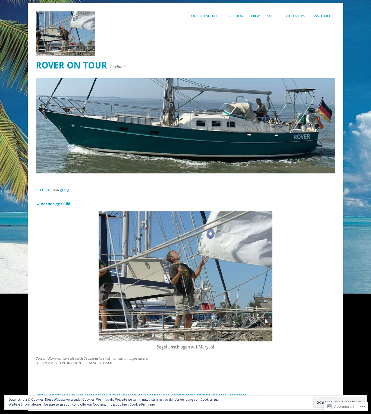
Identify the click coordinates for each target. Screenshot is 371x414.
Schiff (272, 16)
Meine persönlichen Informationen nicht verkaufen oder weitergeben (192, 395)
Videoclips (295, 16)
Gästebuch (321, 16)
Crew (255, 16)
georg (64, 190)
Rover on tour (71, 65)
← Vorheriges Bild (53, 204)
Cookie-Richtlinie (142, 404)
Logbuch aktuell (204, 16)
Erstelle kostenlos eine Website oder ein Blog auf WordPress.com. (86, 395)
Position (235, 16)
